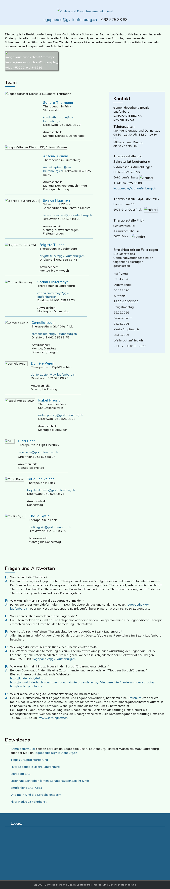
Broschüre (134, 698)
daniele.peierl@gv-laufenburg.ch (53, 374)
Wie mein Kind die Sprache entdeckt (35, 795)
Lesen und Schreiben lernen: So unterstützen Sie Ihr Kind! (49, 781)
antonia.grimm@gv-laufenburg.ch (57, 169)
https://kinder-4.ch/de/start (28, 678)
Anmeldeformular (23, 749)
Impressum (100, 884)
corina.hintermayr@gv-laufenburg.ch (53, 295)
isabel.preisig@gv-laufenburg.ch (60, 415)
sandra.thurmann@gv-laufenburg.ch (58, 119)
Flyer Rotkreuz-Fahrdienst (28, 802)
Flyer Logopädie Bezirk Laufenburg (35, 767)
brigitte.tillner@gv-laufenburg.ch (62, 256)
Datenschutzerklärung (122, 884)
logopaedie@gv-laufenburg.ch (69, 19)
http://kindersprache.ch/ (26, 686)
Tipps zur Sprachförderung (29, 760)
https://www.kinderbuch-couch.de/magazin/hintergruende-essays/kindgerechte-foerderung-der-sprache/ (82, 682)
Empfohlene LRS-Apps (26, 788)
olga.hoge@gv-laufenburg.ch (38, 452)
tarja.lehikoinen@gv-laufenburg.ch (51, 490)
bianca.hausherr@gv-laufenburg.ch (67, 215)
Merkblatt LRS (20, 774)
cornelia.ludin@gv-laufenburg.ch (54, 334)
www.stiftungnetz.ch (53, 718)
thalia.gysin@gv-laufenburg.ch (50, 527)
